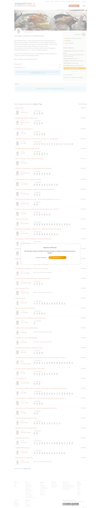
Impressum (46, 247)
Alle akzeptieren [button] (57, 257)
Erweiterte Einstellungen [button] (41, 257)
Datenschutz (53, 247)
